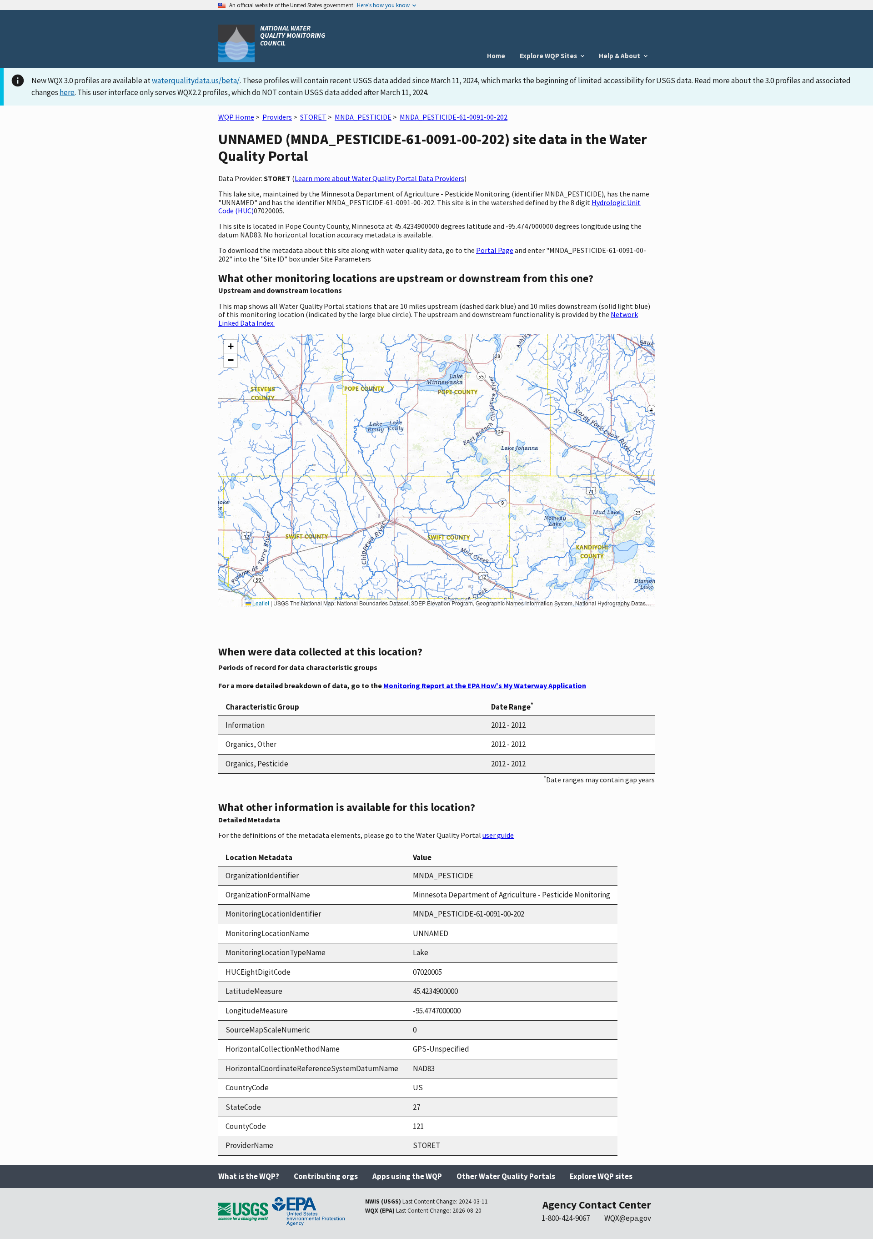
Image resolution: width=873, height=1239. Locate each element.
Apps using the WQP (407, 1176)
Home (496, 55)
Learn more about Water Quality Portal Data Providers (379, 178)
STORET (313, 116)
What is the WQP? (248, 1176)
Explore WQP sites (601, 1176)
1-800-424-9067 (566, 1218)
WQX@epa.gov (627, 1218)
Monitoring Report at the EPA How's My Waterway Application (484, 685)
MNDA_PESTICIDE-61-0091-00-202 (453, 116)
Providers (277, 116)
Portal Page (494, 250)
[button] (230, 346)
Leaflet (260, 603)
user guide (498, 835)
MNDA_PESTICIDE (363, 116)
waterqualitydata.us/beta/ (196, 81)
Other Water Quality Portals (506, 1176)
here (67, 92)
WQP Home (236, 116)
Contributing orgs (326, 1176)
